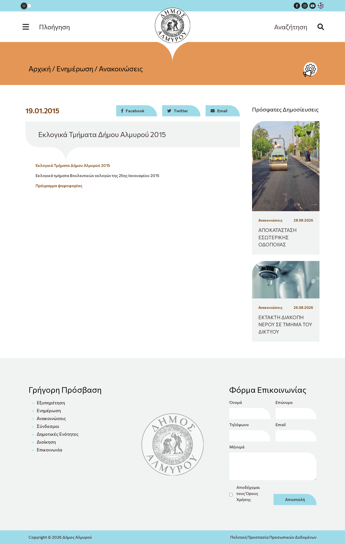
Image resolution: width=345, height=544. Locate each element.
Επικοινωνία (49, 449)
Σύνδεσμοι (48, 426)
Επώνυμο (284, 402)
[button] (51, 26)
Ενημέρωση (74, 68)
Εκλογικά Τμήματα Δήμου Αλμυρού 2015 (73, 165)
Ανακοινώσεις (121, 68)
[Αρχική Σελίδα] (172, 25)
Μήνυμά (236, 446)
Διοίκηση (46, 442)
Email (281, 424)
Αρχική (40, 68)
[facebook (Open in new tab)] (297, 6)
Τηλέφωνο (239, 424)
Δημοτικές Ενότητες (58, 434)
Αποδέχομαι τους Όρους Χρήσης (248, 493)
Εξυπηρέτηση (51, 402)
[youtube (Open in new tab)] (312, 6)
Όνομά (235, 402)
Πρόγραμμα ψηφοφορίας (59, 185)
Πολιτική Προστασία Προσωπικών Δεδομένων (273, 537)
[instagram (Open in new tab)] (305, 6)
